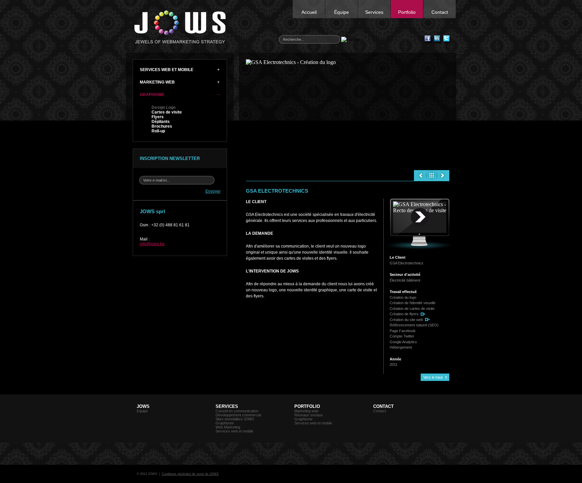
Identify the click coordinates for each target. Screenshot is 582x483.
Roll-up (158, 131)
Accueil (309, 12)
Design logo (432, 175)
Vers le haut (433, 377)
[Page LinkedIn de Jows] (438, 39)
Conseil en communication (237, 411)
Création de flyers (404, 314)
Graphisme (225, 423)
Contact (439, 12)
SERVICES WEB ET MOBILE (166, 69)
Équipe (341, 12)
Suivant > (443, 175)
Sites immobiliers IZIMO (235, 419)
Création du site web (406, 320)
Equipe (142, 411)
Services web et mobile (234, 431)
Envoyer (213, 191)
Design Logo (163, 107)
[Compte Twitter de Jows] (447, 39)
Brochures (162, 126)
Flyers (158, 117)
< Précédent (420, 175)
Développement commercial (238, 415)
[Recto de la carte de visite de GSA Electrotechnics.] (419, 217)
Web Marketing (228, 427)
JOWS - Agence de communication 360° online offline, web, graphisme (180, 27)
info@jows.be (152, 244)
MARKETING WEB (157, 82)
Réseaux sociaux (308, 415)
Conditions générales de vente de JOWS (190, 474)
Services (374, 12)
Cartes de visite (167, 112)
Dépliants (161, 121)
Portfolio (407, 12)
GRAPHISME (152, 94)
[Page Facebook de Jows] (428, 39)
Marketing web (306, 411)
